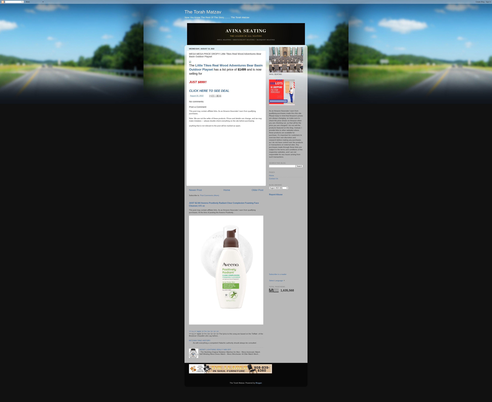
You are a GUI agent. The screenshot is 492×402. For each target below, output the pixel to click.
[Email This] (210, 96)
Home (226, 190)
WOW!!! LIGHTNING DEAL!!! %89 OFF (215, 350)
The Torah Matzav (202, 11)
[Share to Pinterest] (220, 96)
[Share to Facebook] (217, 96)
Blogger (259, 383)
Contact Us (273, 179)
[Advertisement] (288, 216)
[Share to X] (215, 96)
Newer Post (195, 190)
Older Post (257, 190)
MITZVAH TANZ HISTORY (199, 340)
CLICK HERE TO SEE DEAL (209, 90)
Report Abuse (276, 194)
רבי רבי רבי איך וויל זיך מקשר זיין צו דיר (204, 331)
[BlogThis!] (213, 96)
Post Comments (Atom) (209, 195)
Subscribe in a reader (277, 274)
